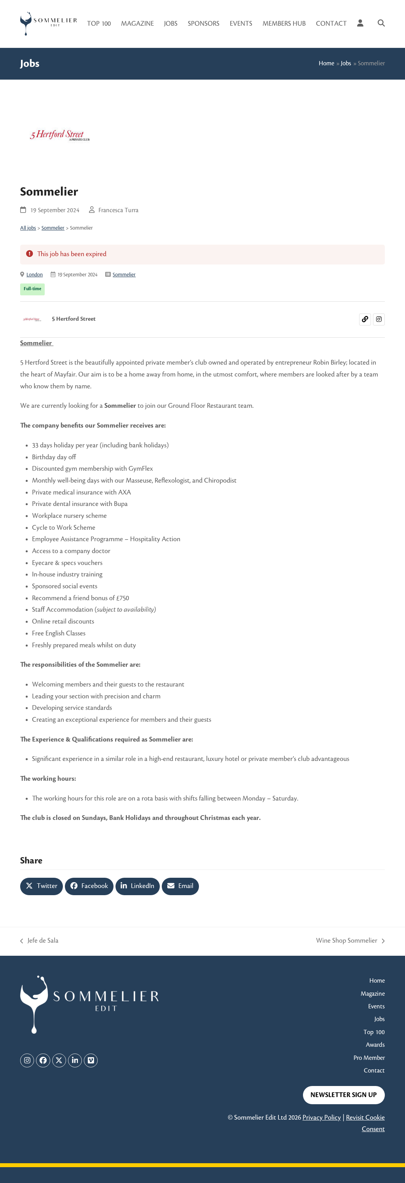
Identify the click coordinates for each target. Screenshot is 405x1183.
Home (326, 63)
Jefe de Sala (39, 942)
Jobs (346, 63)
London (34, 275)
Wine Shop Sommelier (346, 942)
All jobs (28, 228)
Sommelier (53, 228)
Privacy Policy (322, 1117)
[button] (381, 24)
